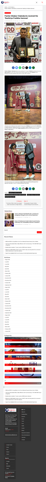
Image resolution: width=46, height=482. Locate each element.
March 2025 (7, 298)
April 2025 (7, 296)
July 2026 (7, 261)
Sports (23, 418)
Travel (23, 421)
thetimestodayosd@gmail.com (11, 434)
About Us (23, 411)
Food (23, 423)
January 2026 (7, 275)
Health (23, 425)
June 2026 (7, 264)
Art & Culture (7, 13)
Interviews (23, 437)
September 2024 (8, 312)
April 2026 (7, 268)
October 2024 (7, 310)
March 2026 (7, 271)
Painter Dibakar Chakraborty (33, 194)
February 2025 (7, 301)
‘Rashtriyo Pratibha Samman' (15, 192)
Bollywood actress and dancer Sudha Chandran (15, 194)
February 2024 (7, 329)
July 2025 (7, 289)
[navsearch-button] (42, 2)
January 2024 (7, 331)
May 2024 (7, 322)
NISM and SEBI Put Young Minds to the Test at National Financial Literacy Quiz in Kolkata (21, 241)
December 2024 (8, 305)
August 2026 (7, 259)
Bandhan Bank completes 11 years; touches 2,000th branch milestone (18, 247)
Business (23, 416)
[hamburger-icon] (36, 3)
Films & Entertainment (26, 435)
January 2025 (7, 303)
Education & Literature (26, 432)
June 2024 (7, 319)
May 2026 (7, 266)
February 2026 (7, 273)
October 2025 (7, 282)
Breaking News (24, 414)
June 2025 (7, 291)
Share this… (23, 64)
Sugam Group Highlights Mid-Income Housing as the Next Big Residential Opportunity (21, 253)
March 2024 (7, 326)
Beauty (23, 430)
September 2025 (8, 285)
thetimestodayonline (9, 20)
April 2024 (7, 324)
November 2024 (8, 308)
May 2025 (7, 294)
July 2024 (7, 317)
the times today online (10, 196)
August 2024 (7, 315)
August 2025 (7, 287)
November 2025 (8, 280)
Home (24, 409)
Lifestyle (23, 439)
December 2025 (8, 278)
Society (23, 428)
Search (6, 230)
